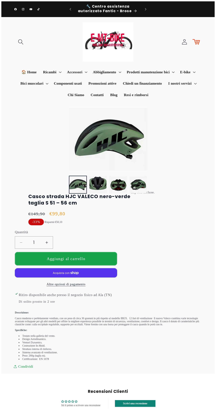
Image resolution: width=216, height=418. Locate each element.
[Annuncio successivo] (145, 9)
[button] (21, 42)
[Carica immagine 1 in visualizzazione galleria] (78, 184)
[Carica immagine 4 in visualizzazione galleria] (138, 184)
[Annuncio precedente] (70, 9)
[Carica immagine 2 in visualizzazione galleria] (98, 184)
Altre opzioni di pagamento (66, 284)
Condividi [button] (25, 366)
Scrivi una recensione (135, 403)
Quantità (21, 232)
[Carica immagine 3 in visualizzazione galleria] (118, 184)
